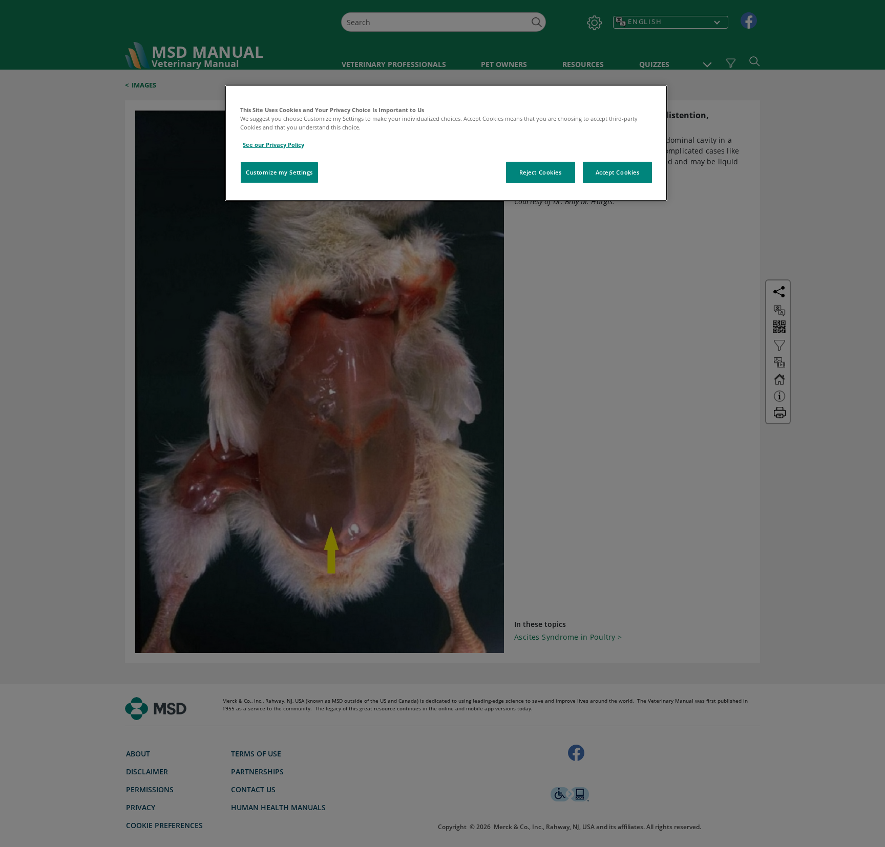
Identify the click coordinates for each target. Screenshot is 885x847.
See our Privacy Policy (273, 144)
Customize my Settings (279, 172)
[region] (446, 143)
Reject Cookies (540, 172)
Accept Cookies (618, 172)
